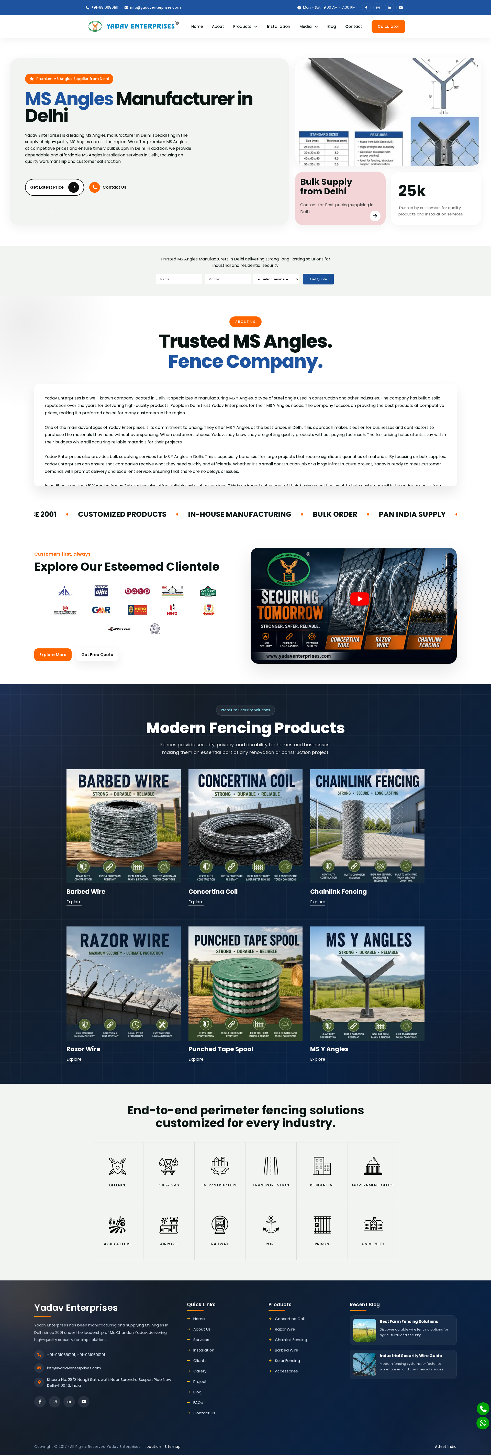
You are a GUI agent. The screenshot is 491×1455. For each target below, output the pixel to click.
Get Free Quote (97, 655)
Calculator (388, 26)
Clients (200, 1360)
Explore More (52, 655)
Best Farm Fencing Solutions (409, 1321)
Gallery (199, 1371)
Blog (331, 26)
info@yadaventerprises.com (155, 7)
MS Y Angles (329, 1049)
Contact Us (114, 187)
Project (200, 1381)
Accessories (286, 1371)
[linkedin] (389, 7)
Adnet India (446, 1446)
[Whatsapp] (479, 1420)
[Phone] (480, 1405)
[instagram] (377, 7)
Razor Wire (83, 1049)
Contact (353, 26)
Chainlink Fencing (338, 891)
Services (201, 1339)
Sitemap (173, 1446)
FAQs (198, 1402)
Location (153, 1446)
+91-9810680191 (104, 7)
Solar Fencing (287, 1360)
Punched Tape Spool (220, 1049)
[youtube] (400, 7)
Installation (278, 26)
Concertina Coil (213, 891)
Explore (74, 902)
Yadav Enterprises (76, 1307)
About (218, 26)
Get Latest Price (47, 187)
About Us (202, 1329)
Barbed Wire (85, 891)
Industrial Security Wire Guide (411, 1355)
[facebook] (366, 7)
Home (197, 26)
